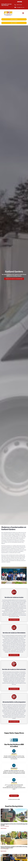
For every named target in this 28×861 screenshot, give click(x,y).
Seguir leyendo (3, 828)
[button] (23, 13)
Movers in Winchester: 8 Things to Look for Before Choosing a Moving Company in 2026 (14, 847)
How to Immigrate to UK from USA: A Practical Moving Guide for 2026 (14, 824)
